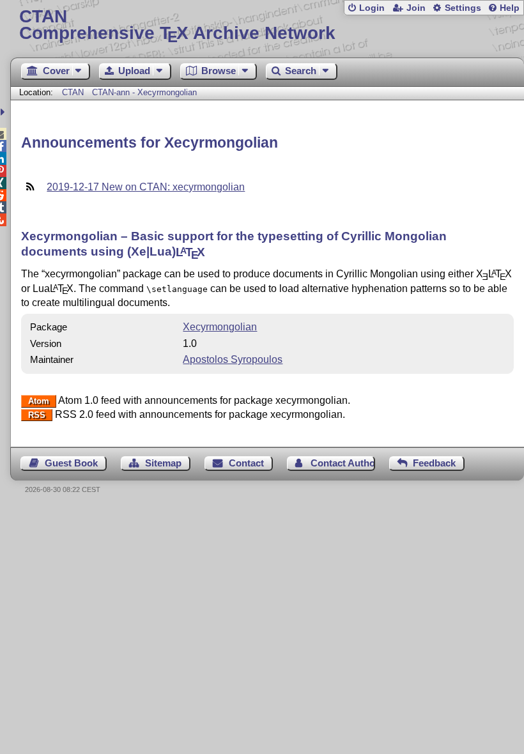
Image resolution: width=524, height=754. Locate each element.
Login (372, 8)
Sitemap (163, 463)
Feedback (434, 463)
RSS (36, 415)
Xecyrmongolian (220, 326)
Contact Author (342, 463)
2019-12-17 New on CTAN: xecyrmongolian (146, 186)
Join (416, 8)
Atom (38, 401)
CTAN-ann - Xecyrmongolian (144, 92)
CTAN (73, 92)
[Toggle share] (4, 112)
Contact (246, 463)
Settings (463, 8)
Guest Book (71, 463)
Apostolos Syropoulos (232, 359)
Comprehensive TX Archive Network (177, 25)
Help (510, 8)
